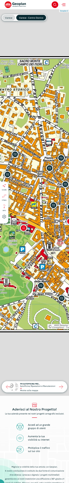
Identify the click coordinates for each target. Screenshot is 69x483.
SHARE (4, 190)
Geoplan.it (64, 10)
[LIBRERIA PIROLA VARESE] (41, 286)
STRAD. (4, 200)
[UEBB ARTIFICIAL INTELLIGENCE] (15, 154)
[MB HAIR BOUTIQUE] (8, 174)
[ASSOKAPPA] (50, 168)
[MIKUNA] (62, 298)
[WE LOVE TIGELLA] (61, 158)
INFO (4, 210)
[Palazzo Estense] (24, 228)
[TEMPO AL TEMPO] (53, 205)
